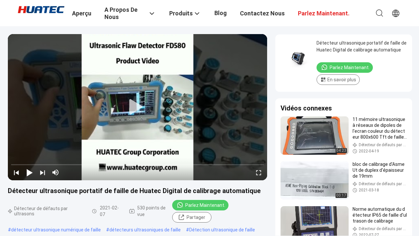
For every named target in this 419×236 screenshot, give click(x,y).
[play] (137, 107)
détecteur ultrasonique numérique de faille (56, 229)
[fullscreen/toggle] (258, 172)
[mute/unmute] (55, 172)
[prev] (16, 172)
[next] (42, 172)
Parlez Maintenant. (205, 205)
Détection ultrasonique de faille (222, 229)
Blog (220, 13)
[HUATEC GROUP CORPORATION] (40, 9)
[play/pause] (29, 172)
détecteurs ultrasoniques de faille (145, 229)
